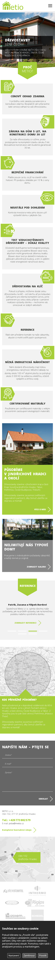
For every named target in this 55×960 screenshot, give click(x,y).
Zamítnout (29, 955)
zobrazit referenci (25, 622)
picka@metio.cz (16, 823)
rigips (34, 903)
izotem (15, 916)
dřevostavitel (13, 891)
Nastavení (13, 955)
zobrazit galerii (36, 566)
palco (12, 902)
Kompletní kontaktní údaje (16, 830)
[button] (12, 631)
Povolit (43, 955)
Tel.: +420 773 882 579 (16, 820)
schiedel (37, 916)
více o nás (40, 509)
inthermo (37, 891)
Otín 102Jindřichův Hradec (27, 857)
